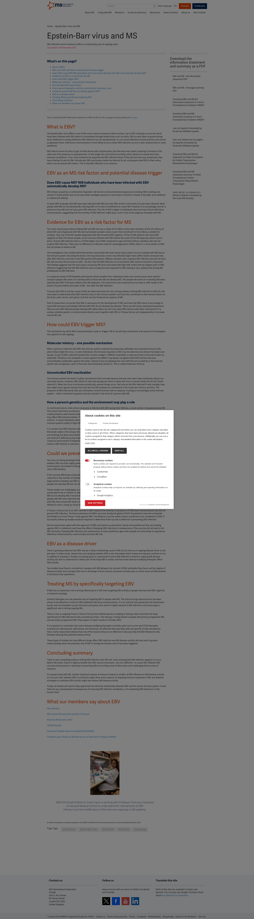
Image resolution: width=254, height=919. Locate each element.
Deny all (119, 451)
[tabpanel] (127, 479)
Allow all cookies (98, 451)
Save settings (95, 503)
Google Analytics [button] (105, 495)
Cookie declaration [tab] (110, 423)
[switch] (86, 461)
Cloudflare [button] (102, 477)
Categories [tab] (92, 423)
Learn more (90, 443)
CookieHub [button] (102, 472)
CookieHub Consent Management (158, 504)
